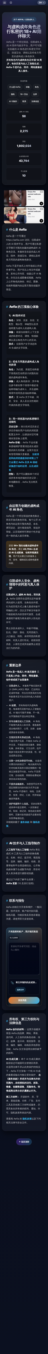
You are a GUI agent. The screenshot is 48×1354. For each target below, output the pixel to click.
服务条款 (24, 822)
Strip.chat (31, 199)
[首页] (15, 3)
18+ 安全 (24, 94)
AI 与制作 (13, 101)
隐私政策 (27, 1118)
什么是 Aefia (14, 87)
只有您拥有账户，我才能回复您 (23, 931)
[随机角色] (10, 2)
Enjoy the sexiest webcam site (34, 194)
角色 (37, 87)
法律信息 (35, 101)
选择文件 (20, 990)
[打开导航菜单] (4, 2)
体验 (28, 87)
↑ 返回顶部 (24, 1141)
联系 (24, 101)
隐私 (13, 94)
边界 (35, 94)
